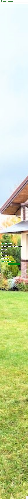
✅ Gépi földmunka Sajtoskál (5, 258)
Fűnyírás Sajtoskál (4, 252)
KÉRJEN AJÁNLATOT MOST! (14, 263)
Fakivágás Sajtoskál (4, 249)
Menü (26, 1)
